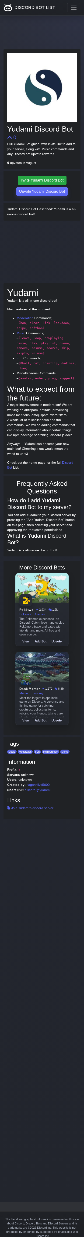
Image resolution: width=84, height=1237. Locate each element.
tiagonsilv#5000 (38, 785)
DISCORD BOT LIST (34, 7)
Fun (19, 358)
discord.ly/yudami (37, 790)
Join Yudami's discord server (31, 808)
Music (21, 333)
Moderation (25, 318)
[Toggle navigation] (73, 7)
